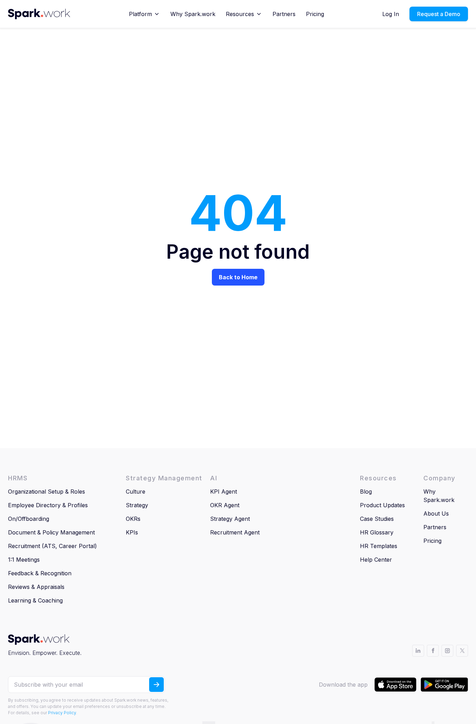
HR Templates (378, 545)
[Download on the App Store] (395, 685)
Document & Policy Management (51, 532)
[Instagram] (447, 651)
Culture (135, 491)
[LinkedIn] (418, 651)
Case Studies (377, 518)
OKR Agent (224, 505)
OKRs (133, 518)
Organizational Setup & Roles (46, 491)
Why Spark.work (192, 13)
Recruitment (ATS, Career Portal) (52, 545)
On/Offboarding (28, 518)
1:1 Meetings (24, 559)
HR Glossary (376, 532)
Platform (140, 13)
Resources (240, 13)
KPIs (132, 532)
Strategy (137, 505)
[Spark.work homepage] (39, 14)
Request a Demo (438, 13)
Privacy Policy (62, 712)
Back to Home (238, 277)
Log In (390, 13)
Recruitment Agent (235, 532)
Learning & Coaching (35, 600)
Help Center (376, 559)
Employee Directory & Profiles (48, 505)
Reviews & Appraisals (36, 586)
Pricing (315, 13)
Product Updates (382, 505)
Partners (283, 13)
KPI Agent (223, 491)
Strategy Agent (230, 518)
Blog (366, 491)
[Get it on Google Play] (444, 685)
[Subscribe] (156, 684)
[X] (462, 651)
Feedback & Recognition (39, 573)
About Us (436, 513)
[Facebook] (433, 651)
